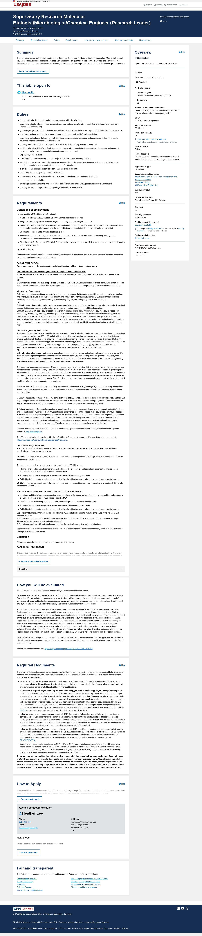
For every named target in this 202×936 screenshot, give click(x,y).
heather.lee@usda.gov (28, 828)
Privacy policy (77, 928)
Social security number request (29, 890)
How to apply (145, 40)
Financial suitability (25, 882)
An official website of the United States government (32, 1)
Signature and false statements (84, 887)
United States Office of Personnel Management (45, 914)
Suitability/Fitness (142, 238)
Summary (20, 40)
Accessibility (32, 928)
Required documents (124, 40)
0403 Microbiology (142, 182)
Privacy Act (21, 884)
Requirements (72, 40)
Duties (56, 40)
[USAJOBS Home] (23, 4)
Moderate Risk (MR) (143, 225)
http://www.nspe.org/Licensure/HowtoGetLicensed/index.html (42, 440)
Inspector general (50, 928)
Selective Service (24, 887)
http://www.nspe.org (34, 432)
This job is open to (39, 40)
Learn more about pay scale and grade (151, 139)
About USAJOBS (19, 928)
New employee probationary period (85, 882)
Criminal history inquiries (27, 879)
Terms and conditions (112, 928)
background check (155, 228)
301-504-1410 (25, 822)
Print (165, 21)
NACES (23, 710)
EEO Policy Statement (21, 922)
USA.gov (125, 928)
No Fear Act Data (64, 928)
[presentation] (160, 82)
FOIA (40, 928)
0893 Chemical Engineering (146, 185)
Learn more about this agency (33, 71)
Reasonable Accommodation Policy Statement (49, 922)
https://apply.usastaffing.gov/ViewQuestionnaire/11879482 (68, 649)
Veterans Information (76, 922)
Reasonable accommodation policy (85, 884)
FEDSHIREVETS (27, 740)
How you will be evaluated (96, 40)
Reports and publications (93, 928)
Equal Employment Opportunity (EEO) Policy (89, 879)
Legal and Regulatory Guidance (97, 922)
